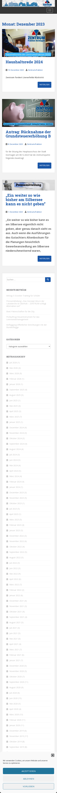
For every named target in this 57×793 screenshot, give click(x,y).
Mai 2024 (13, 465)
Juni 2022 (13, 568)
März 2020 (14, 714)
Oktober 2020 (15, 676)
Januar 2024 (14, 487)
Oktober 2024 (15, 438)
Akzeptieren (29, 771)
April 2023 (13, 514)
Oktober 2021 (15, 611)
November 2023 (16, 498)
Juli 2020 (13, 693)
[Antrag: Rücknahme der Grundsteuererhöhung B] (28, 113)
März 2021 (14, 649)
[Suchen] (48, 279)
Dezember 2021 (16, 600)
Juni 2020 (13, 698)
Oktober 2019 (15, 741)
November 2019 (16, 736)
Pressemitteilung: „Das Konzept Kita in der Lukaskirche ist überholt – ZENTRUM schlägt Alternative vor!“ (26, 303)
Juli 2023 (13, 508)
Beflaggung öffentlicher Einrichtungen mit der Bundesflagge (26, 326)
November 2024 (16, 433)
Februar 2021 (15, 655)
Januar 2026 (14, 384)
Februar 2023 (15, 525)
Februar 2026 (15, 378)
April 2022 (13, 579)
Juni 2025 (13, 400)
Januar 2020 (14, 725)
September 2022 (16, 552)
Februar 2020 (15, 720)
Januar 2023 (14, 530)
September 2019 (16, 747)
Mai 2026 (13, 368)
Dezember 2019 (16, 730)
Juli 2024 (13, 454)
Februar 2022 (15, 590)
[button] (52, 755)
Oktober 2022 (15, 546)
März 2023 (14, 519)
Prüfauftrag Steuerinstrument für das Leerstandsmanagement (22, 318)
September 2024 (16, 443)
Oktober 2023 (15, 503)
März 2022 (14, 584)
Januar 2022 (14, 595)
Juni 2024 (13, 460)
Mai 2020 (13, 703)
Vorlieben (28, 786)
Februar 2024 (15, 481)
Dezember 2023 (16, 492)
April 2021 (13, 644)
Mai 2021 (13, 638)
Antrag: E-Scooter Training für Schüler (23, 295)
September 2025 (16, 389)
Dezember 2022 (16, 535)
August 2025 (15, 395)
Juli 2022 (13, 563)
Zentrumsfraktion (35, 70)
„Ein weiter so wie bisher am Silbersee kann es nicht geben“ (26, 199)
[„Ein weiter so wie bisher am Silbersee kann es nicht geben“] (28, 185)
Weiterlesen (44, 84)
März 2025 (14, 416)
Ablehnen (28, 778)
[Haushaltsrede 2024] (28, 43)
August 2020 (15, 687)
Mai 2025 (13, 406)
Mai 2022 (13, 573)
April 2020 (13, 709)
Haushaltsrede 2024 (24, 61)
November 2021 (16, 606)
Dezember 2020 (16, 665)
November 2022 (16, 541)
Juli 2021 (13, 628)
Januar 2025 (14, 422)
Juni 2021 (13, 633)
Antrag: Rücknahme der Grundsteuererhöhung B (28, 134)
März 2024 (14, 476)
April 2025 (13, 411)
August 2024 (15, 449)
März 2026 (14, 373)
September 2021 (16, 617)
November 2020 (16, 671)
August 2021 (15, 622)
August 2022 (15, 557)
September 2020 (16, 682)
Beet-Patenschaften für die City (20, 311)
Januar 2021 (14, 660)
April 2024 (13, 471)
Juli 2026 (13, 362)
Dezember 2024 (16, 427)
